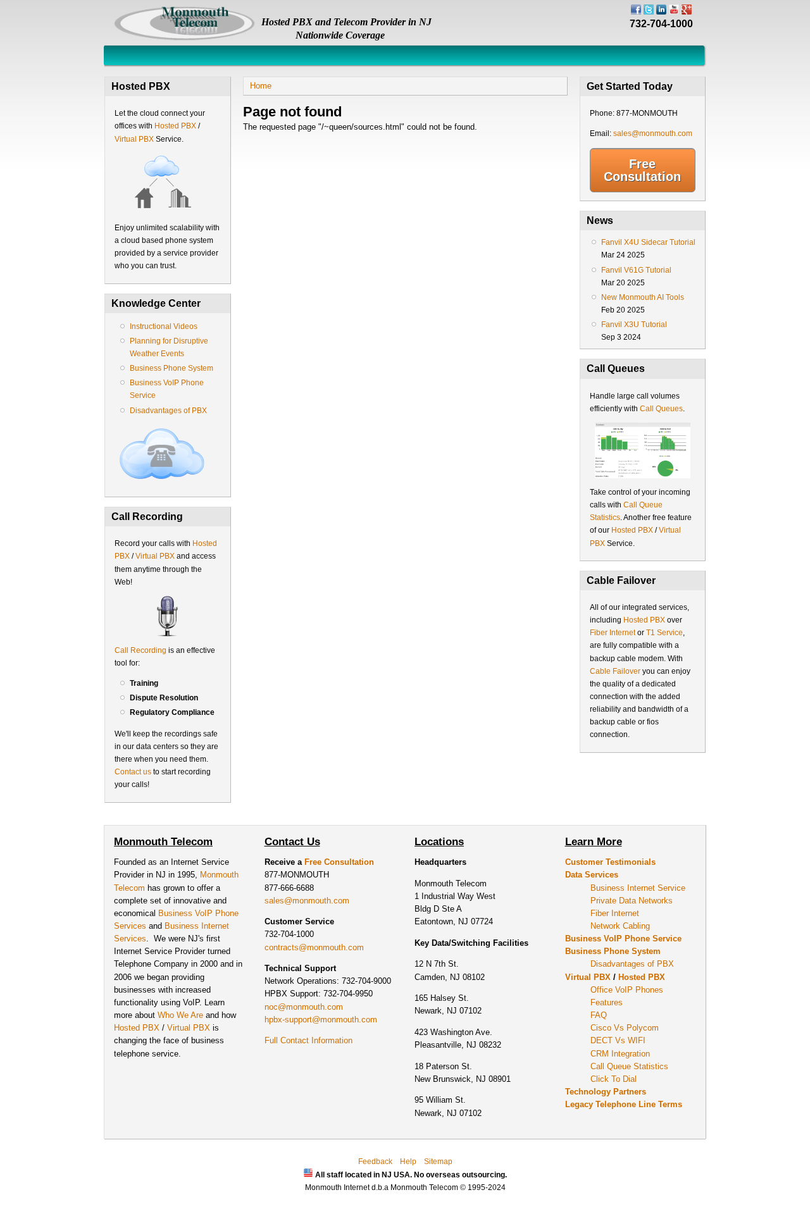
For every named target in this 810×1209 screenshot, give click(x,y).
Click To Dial (613, 1079)
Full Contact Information (308, 1040)
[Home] (184, 38)
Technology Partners (605, 1091)
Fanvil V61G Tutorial (636, 270)
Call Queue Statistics (629, 1066)
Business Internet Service (637, 888)
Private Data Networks (631, 900)
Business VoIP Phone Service (623, 938)
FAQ (598, 1015)
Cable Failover (615, 671)
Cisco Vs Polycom (624, 1027)
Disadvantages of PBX (168, 410)
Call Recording (140, 650)
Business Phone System (171, 368)
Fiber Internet (612, 632)
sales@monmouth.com (652, 133)
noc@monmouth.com (304, 1007)
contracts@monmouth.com (314, 947)
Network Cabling (620, 926)
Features (606, 1002)
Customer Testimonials (610, 862)
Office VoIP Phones (626, 990)
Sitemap (438, 1161)
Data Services (591, 874)
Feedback (375, 1161)
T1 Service (664, 632)
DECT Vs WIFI (617, 1040)
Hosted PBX (175, 125)
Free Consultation (642, 170)
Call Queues (661, 408)
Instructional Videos (163, 326)
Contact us (133, 771)
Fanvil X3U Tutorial (634, 324)
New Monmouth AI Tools (642, 297)
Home (260, 85)
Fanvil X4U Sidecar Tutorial (648, 242)
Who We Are (182, 1015)
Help (408, 1161)
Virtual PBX (135, 139)
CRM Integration (620, 1053)
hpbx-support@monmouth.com (321, 1019)
